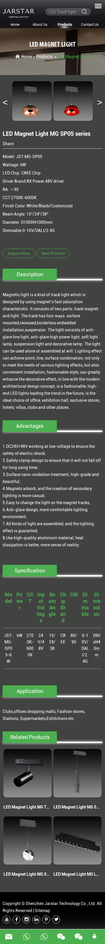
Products (65, 25)
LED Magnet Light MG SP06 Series (27, 874)
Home (15, 25)
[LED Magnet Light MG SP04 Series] (77, 773)
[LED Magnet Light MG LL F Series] (77, 840)
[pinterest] (46, 919)
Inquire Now (19, 253)
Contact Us (90, 25)
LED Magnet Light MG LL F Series (77, 874)
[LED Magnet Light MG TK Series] (27, 773)
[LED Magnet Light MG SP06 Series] (27, 840)
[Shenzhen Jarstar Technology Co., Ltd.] (19, 13)
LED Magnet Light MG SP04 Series (77, 807)
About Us (40, 25)
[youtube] (6, 919)
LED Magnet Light (52, 44)
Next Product (53, 253)
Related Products (30, 737)
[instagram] (26, 919)
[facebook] (16, 919)
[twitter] (56, 919)
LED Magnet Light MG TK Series (27, 807)
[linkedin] (36, 919)
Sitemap (42, 910)
